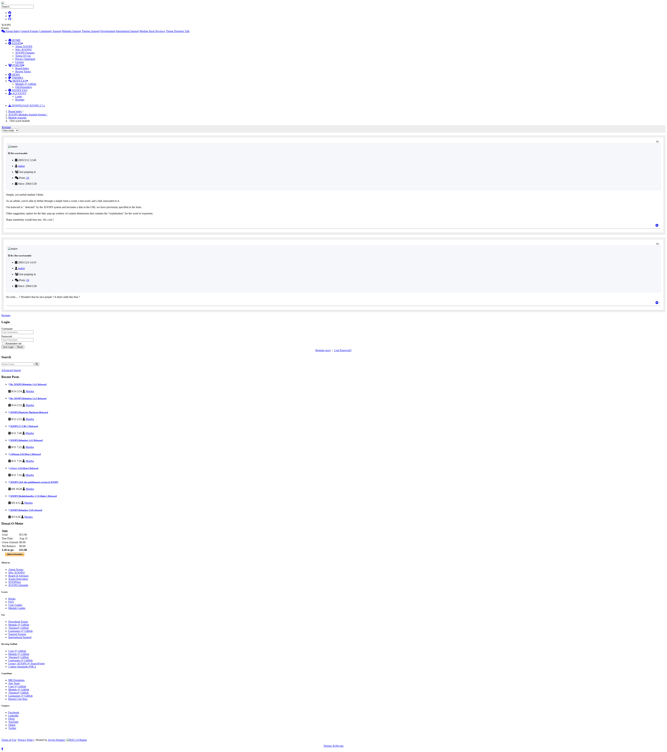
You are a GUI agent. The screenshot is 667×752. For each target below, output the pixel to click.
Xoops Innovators (18, 578)
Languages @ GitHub (20, 631)
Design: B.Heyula (333, 745)
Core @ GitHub (17, 651)
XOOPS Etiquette (18, 585)
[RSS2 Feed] (77, 739)
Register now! (323, 350)
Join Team (14, 683)
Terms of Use (8, 739)
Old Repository (23, 87)
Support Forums (17, 634)
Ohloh (11, 725)
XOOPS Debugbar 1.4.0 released (26, 510)
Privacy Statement (25, 58)
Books (11, 598)
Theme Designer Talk (178, 31)
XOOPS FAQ (19, 90)
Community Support (50, 31)
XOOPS (16, 43)
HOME (15, 40)
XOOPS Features (25, 52)
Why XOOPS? (23, 49)
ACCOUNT (19, 93)
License (19, 62)
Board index (15, 111)
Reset (20, 347)
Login (18, 96)
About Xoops (15, 569)
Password (6, 336)
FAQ (11, 601)
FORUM (17, 65)
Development (107, 31)
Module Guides (16, 608)
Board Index (22, 68)
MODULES (19, 80)
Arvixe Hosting (56, 739)
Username (7, 328)
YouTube (13, 721)
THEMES (17, 77)
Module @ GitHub (25, 84)
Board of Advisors (18, 575)
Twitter (12, 728)
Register (19, 99)
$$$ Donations (16, 680)
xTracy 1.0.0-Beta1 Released (24, 468)
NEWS (15, 74)
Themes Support (91, 31)
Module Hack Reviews (152, 31)
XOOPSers (14, 582)
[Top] (657, 225)
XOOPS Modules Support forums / (28, 114)
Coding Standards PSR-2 (22, 666)
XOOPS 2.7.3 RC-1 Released (24, 426)
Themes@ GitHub (18, 627)
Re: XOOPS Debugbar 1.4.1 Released (28, 384)
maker (21, 166)
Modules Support (71, 31)
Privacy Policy (26, 739)
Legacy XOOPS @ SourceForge (26, 663)
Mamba (30, 391)
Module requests (17, 117)
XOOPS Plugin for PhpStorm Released (29, 412)
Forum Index (12, 31)
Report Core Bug (17, 698)
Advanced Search (11, 370)
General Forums (29, 31)
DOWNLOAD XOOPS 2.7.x (28, 105)
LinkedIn (13, 715)
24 (27, 177)
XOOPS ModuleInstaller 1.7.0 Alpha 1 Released (33, 496)
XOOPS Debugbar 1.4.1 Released (26, 440)
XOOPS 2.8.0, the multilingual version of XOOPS (34, 482)
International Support (127, 31)
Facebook (13, 712)
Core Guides (15, 604)
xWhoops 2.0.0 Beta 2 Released (25, 454)
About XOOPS (23, 46)
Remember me (13, 343)
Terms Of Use (23, 55)
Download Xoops (18, 621)
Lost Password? (343, 350)
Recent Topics (23, 71)
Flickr (11, 718)
